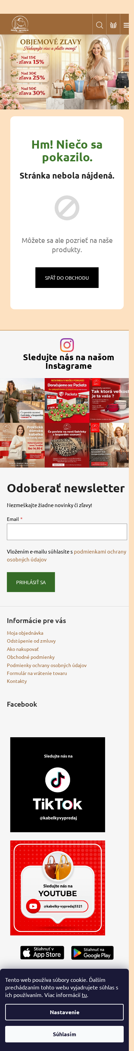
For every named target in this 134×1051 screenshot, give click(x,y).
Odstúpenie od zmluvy (31, 640)
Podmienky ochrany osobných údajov (47, 665)
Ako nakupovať (23, 649)
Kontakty (17, 681)
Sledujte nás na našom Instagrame (68, 361)
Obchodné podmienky (31, 657)
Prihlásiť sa (31, 582)
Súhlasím (64, 1034)
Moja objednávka (25, 633)
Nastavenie (64, 1012)
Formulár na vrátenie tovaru (37, 673)
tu (84, 994)
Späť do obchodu (67, 278)
